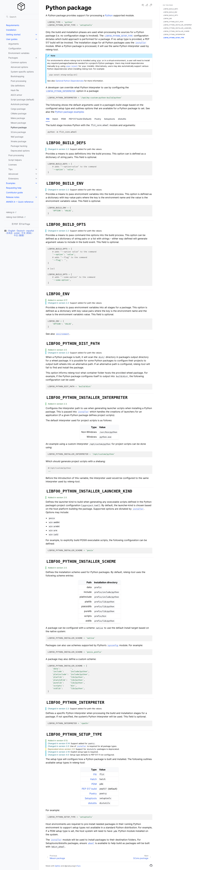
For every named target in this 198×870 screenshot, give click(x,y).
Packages (13, 57)
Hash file (15, 90)
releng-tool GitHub (14, 217)
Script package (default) (22, 99)
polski (17, 233)
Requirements (12, 25)
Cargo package (18, 109)
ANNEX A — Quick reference (19, 202)
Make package (18, 118)
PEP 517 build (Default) (80, 119)
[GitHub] (151, 866)
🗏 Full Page (24, 224)
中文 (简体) (26, 233)
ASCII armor (16, 95)
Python (109, 15)
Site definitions (18, 85)
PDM (63, 119)
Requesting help (13, 188)
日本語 (9, 233)
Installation (11, 30)
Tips (10, 169)
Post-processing (18, 81)
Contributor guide (14, 192)
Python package (19, 127)
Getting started (13, 34)
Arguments (13, 44)
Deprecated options (20, 150)
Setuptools (109, 119)
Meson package (18, 123)
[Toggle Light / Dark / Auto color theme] (150, 5)
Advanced (13, 174)
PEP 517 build (89, 788)
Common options (19, 62)
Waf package (17, 136)
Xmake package (18, 141)
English (11, 230)
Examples (10, 183)
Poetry (98, 119)
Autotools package (20, 104)
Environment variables (18, 53)
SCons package (18, 132)
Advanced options (19, 67)
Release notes (12, 197)
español (30, 230)
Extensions (13, 178)
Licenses (12, 164)
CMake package (18, 113)
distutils (122, 119)
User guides (11, 39)
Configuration (14, 48)
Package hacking (19, 146)
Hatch (55, 119)
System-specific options (22, 71)
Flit (47, 119)
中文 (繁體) (19, 235)
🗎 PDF (15, 224)
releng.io (10, 212)
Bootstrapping (17, 76)
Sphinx (57, 866)
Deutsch (21, 230)
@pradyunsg (70, 866)
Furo (78, 866)
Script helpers (15, 160)
